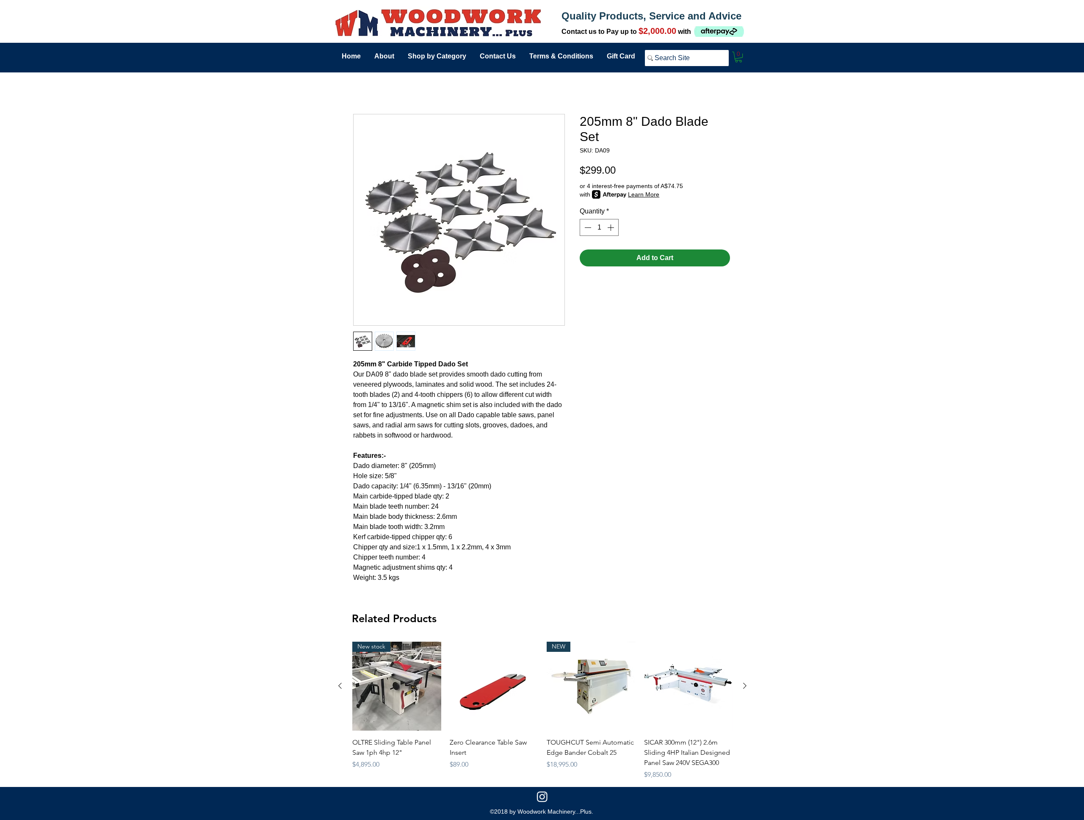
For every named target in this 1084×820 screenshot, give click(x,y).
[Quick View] (494, 686)
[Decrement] (587, 227)
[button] (738, 57)
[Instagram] (542, 796)
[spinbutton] (599, 227)
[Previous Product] (340, 686)
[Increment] (611, 227)
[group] (542, 710)
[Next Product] (745, 686)
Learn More (643, 194)
